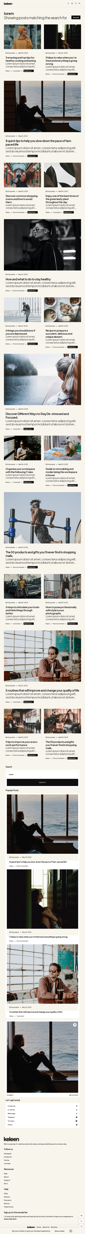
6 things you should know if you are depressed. (20, 332)
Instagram (7, 1153)
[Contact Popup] (81, 1215)
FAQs (6, 1193)
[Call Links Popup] (81, 1221)
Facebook (8, 1157)
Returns (7, 1203)
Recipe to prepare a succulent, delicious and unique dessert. (59, 333)
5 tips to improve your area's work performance (21, 743)
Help (5, 1173)
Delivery (7, 1197)
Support (7, 1180)
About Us (46, 1227)
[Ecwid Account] (72, 3)
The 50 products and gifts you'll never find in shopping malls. (41, 554)
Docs (6, 1183)
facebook (11, 1106)
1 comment (16, 71)
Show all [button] (76, 17)
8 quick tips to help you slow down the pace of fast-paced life (38, 861)
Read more (28, 71)
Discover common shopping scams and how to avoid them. (22, 199)
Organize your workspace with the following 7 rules (20, 470)
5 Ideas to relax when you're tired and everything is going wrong (61, 60)
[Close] (71, 1231)
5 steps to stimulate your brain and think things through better (22, 610)
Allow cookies (59, 1231)
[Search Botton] (75, 3)
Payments (7, 1200)
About (6, 1177)
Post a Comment (58, 74)
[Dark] (68, 3)
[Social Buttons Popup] (81, 1226)
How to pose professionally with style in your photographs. (61, 610)
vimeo (10, 1125)
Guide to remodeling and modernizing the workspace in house (61, 472)
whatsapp (11, 1113)
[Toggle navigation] (79, 3)
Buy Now (54, 1227)
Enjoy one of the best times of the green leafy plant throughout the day (62, 199)
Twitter (6, 1160)
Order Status (8, 1207)
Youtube (7, 1163)
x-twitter (11, 1110)
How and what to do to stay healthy (28, 279)
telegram (11, 1117)
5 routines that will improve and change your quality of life (42, 690)
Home (39, 1227)
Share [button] (8, 71)
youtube (11, 1121)
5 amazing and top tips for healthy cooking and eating (21, 59)
